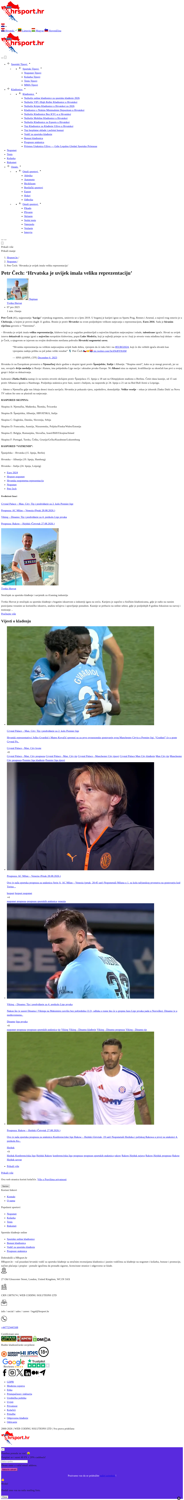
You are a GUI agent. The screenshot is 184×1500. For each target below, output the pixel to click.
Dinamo (11, 1021)
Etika (9, 1389)
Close (4, 1497)
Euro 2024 (12, 472)
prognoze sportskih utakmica (42, 901)
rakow (117, 1155)
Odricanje (12, 1422)
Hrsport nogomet (16, 476)
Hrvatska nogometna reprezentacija (25, 480)
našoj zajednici (107, 1475)
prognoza (21, 901)
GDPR (10, 1381)
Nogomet (12, 484)
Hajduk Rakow (44, 1155)
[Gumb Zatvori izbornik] (5, 57)
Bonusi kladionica (16, 1243)
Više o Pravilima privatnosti (52, 1179)
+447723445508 (9, 1327)
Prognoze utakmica (17, 1251)
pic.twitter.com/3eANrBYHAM (109, 351)
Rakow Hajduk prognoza (158, 1155)
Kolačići (11, 1410)
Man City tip (162, 756)
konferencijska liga (63, 1155)
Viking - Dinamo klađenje (82, 1029)
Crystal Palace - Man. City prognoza (26, 756)
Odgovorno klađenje (17, 1418)
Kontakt (11, 1196)
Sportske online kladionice (21, 1239)
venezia (62, 901)
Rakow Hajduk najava (133, 1155)
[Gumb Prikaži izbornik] (5, 239)
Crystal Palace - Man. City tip (61, 756)
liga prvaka (22, 1021)
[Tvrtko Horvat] (30, 584)
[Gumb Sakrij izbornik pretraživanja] (2, 243)
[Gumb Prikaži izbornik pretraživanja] (2, 57)
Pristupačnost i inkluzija (19, 1393)
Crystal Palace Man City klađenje (137, 756)
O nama (11, 1200)
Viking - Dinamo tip (136, 1029)
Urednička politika (16, 1397)
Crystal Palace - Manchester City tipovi (98, 756)
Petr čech (12, 488)
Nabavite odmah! (9, 1469)
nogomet (11, 901)
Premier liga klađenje (33, 760)
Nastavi (5, 1186)
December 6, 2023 (47, 357)
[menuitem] (9, 30)
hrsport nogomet (23, 893)
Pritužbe (11, 1414)
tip (59, 1029)
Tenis (10, 1221)
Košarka (11, 1217)
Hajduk (11, 1147)
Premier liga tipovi (55, 760)
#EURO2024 (122, 347)
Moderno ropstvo (16, 1385)
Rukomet (11, 1225)
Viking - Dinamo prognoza (111, 1029)
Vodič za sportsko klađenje (21, 1247)
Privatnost (12, 1406)
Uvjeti (10, 1401)
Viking (64, 1029)
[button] (92, 26)
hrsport (10, 893)
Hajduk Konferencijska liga (21, 1155)
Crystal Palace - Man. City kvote (24, 748)
